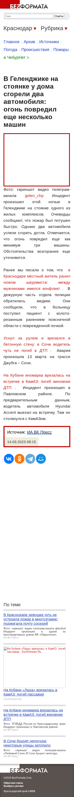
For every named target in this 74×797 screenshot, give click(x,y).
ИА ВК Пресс (39, 432)
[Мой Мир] (41, 459)
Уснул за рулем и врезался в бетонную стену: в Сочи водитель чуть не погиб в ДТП (36, 344)
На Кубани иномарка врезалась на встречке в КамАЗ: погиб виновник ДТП (36, 381)
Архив (29, 41)
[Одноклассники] (19, 459)
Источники (49, 41)
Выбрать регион (13, 786)
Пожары (61, 49)
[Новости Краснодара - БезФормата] (24, 5)
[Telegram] (30, 459)
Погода (10, 49)
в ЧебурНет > (16, 57)
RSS (32, 791)
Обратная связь (13, 783)
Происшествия (35, 49)
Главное (12, 41)
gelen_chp (34, 195)
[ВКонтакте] (9, 459)
